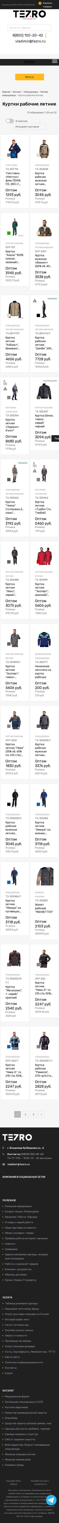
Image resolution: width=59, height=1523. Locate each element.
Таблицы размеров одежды (21, 1303)
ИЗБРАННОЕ (17, 5)
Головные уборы (14, 1465)
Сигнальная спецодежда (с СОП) (24, 1401)
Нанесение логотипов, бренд (22, 1308)
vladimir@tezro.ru (30, 41)
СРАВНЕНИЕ (29, 5)
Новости (10, 1243)
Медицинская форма (17, 1396)
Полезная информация (18, 1206)
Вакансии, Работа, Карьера (21, 1216)
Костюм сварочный (16, 1407)
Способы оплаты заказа (19, 1330)
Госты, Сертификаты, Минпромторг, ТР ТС (30, 1351)
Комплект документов (18, 1269)
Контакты (11, 1367)
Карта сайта (12, 1357)
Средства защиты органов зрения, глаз (28, 1423)
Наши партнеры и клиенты (20, 1227)
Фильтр (29, 77)
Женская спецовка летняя (20, 1454)
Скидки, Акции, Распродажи (22, 1211)
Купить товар (25, 202)
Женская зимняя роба (18, 1459)
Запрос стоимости (16, 1335)
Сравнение (11, 1249)
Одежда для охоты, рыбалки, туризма (27, 1428)
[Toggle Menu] (54, 62)
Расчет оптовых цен (17, 1324)
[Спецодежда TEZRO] (29, 18)
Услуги (9, 1373)
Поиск (11, 28)
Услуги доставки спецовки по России (27, 1314)
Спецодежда (31, 92)
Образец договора (16, 1274)
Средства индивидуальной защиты (26, 1412)
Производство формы (18, 1340)
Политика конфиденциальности (24, 1362)
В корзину (55, 202)
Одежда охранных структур (21, 1434)
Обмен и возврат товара (19, 1233)
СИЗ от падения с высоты (20, 1439)
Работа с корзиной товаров (21, 1263)
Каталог (17, 92)
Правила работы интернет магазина (26, 1238)
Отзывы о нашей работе (19, 1222)
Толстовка (11, 165)
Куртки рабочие (14, 243)
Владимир (7, 5)
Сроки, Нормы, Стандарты (20, 1280)
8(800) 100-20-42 (28, 35)
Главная (6, 92)
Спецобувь (11, 1417)
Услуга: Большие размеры (20, 1346)
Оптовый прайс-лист (17, 1319)
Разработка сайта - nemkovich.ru (40, 1482)
